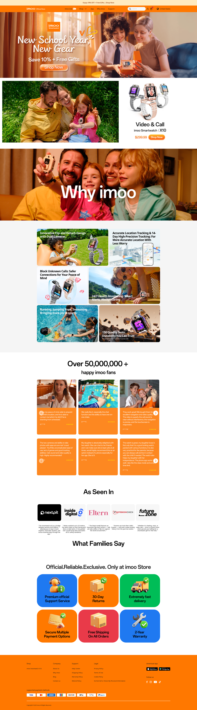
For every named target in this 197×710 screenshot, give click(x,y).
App (92, 9)
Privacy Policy (98, 669)
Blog (54, 677)
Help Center (76, 669)
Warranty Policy (77, 677)
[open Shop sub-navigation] (85, 8)
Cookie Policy (98, 677)
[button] (41, 413)
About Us (56, 669)
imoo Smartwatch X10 (34, 669)
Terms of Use (98, 673)
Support (111, 9)
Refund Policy (76, 681)
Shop (81, 9)
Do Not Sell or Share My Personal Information (109, 681)
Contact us (56, 681)
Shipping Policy (77, 673)
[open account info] (148, 9)
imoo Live (68, 9)
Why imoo (101, 9)
